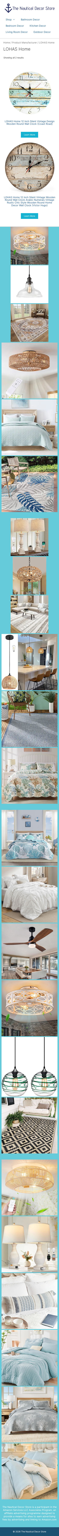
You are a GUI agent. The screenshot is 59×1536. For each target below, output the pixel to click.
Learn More (29, 134)
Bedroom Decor (15, 25)
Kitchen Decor (38, 25)
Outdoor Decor (42, 31)
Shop (9, 19)
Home (6, 42)
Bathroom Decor (30, 19)
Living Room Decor (17, 31)
